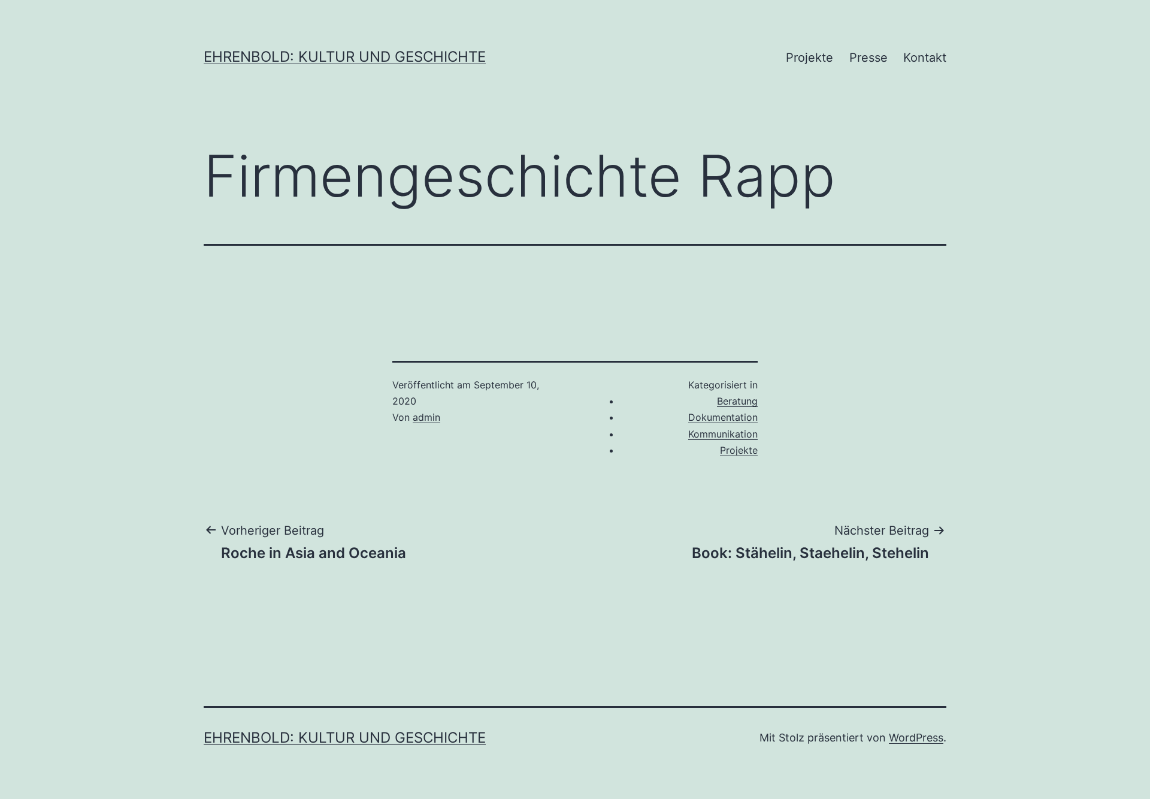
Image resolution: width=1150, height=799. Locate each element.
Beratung (737, 401)
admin (426, 417)
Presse (868, 57)
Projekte (809, 57)
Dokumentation (723, 417)
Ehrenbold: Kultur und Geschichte (345, 56)
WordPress (916, 737)
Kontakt (924, 57)
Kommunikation (723, 434)
